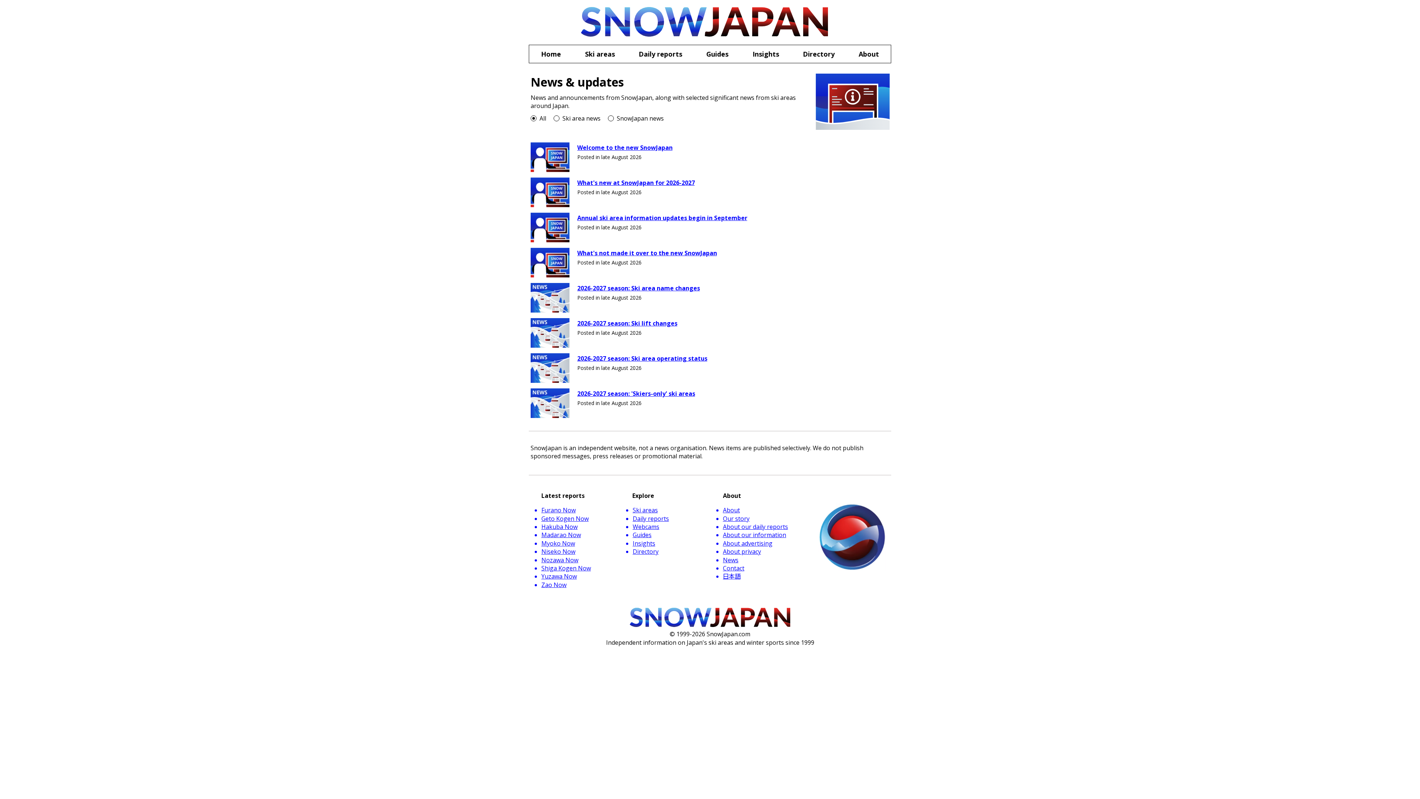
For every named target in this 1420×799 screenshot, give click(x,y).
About (731, 510)
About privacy (742, 551)
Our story (736, 519)
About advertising (747, 543)
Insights (644, 543)
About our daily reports (755, 527)
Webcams (646, 527)
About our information (754, 535)
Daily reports (651, 519)
